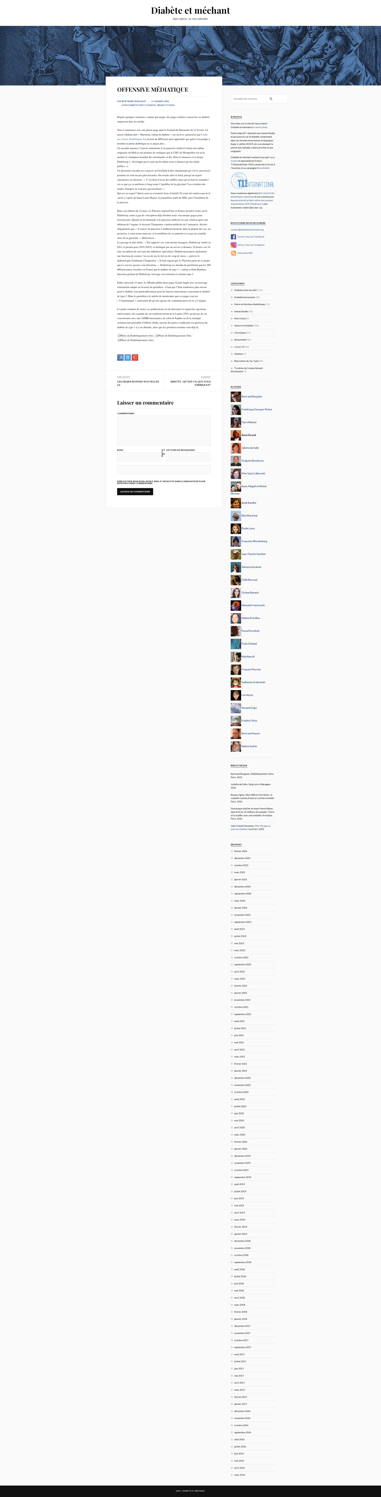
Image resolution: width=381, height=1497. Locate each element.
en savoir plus (259, 127)
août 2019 (239, 1184)
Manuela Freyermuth (253, 605)
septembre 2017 (242, 1347)
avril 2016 (239, 1467)
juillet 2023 (240, 936)
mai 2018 (239, 1290)
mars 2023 (239, 950)
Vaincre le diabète (243, 325)
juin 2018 (239, 1283)
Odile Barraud (249, 579)
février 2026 (240, 851)
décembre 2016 (242, 1411)
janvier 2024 (240, 907)
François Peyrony (251, 669)
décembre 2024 (242, 886)
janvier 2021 (240, 1070)
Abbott (195, 170)
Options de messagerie (181, 450)
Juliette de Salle (250, 447)
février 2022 (240, 985)
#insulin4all (263, 167)
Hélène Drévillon (251, 618)
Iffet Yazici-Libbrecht (253, 473)
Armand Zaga (249, 707)
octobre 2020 (241, 1092)
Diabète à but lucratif (142, 105)
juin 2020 (239, 1113)
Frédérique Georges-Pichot (256, 409)
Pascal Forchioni (250, 630)
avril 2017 (239, 1382)
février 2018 (240, 1311)
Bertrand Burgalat (134, 101)
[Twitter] (127, 357)
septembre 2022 (242, 964)
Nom (120, 450)
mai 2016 (239, 1460)
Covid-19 (239, 346)
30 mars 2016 (161, 101)
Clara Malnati (249, 422)
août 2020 (239, 1099)
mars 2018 (239, 1304)
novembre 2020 (242, 1085)
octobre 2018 (241, 1255)
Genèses (238, 353)
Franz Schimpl (249, 643)
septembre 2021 (242, 1014)
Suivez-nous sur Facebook (251, 236)
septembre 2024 (242, 893)
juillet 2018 (240, 1276)
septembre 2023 (242, 921)
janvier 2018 (240, 1318)
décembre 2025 (242, 858)
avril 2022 (239, 971)
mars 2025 (239, 872)
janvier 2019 (240, 1233)
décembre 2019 (242, 1155)
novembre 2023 (242, 914)
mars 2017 (239, 1389)
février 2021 (240, 1063)
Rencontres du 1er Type (246, 360)
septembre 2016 (242, 1432)
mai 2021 (239, 1042)
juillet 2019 (240, 1191)
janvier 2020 (240, 1148)
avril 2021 (239, 1049)
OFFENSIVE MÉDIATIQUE (152, 89)
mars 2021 (239, 1056)
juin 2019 (239, 1198)
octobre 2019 (241, 1170)
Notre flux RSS (245, 252)
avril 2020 (239, 1127)
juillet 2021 (240, 1028)
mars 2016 (239, 1474)
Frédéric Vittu (249, 720)
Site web (163, 453)
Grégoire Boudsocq (252, 460)
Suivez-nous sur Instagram (251, 244)
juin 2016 (239, 1453)
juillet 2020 (240, 1106)
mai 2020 (239, 1120)
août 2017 (239, 1354)
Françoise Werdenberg (254, 541)
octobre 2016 (241, 1425)
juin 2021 (239, 1035)
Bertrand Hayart (251, 733)
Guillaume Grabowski (253, 682)
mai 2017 (239, 1375)
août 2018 (239, 1269)
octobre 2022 (241, 957)
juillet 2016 (240, 1446)
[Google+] (135, 357)
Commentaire (126, 414)
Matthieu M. (248, 656)
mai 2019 (239, 1205)
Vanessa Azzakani (251, 567)
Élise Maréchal (249, 515)
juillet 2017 (240, 1361)
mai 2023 (239, 943)
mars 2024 (239, 900)
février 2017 (240, 1396)
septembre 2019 (242, 1177)
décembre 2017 (242, 1325)
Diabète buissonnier (244, 297)
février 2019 (240, 1226)
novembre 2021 (242, 999)
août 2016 (239, 1439)
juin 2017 (239, 1368)
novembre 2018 (242, 1248)
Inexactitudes (166, 105)
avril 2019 (239, 1212)
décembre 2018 (242, 1240)
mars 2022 (239, 978)
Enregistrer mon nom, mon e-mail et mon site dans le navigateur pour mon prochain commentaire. (161, 482)
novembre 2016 (242, 1418)
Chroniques (240, 332)
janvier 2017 (240, 1403)
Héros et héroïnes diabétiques (249, 304)
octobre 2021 (241, 1006)
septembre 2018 (242, 1262)
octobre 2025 (241, 865)
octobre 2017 (241, 1340)
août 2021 (239, 1021)
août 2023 (239, 928)
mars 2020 (239, 1134)
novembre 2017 (242, 1333)
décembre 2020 (242, 1077)
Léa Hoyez (247, 695)
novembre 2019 (242, 1162)
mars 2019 (239, 1219)
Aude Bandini (249, 502)
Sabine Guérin (249, 746)
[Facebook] (120, 357)
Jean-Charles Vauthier (254, 554)
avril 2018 (239, 1297)
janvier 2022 (240, 992)
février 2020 (240, 1141)
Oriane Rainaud (250, 592)
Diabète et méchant (190, 10)
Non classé (240, 318)
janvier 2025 (240, 879)
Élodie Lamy (248, 528)
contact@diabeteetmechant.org (247, 229)
